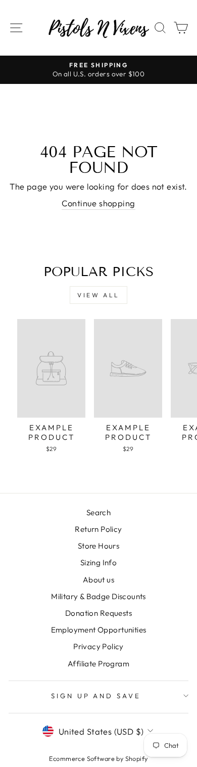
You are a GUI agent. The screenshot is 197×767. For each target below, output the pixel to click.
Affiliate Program (98, 663)
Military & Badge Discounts (98, 596)
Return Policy (98, 529)
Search (98, 512)
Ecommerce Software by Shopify (98, 758)
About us (98, 579)
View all (98, 295)
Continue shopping (98, 203)
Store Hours (99, 546)
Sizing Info (98, 562)
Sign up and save (96, 696)
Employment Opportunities (98, 630)
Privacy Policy (98, 646)
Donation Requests (98, 613)
